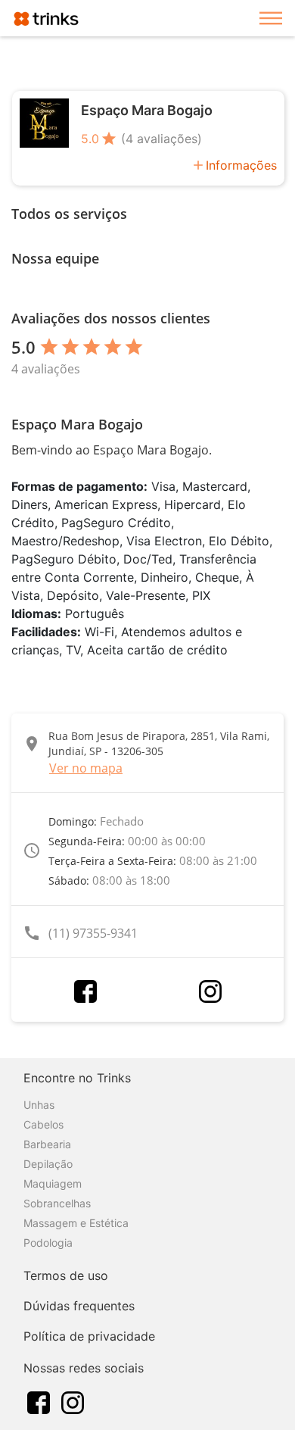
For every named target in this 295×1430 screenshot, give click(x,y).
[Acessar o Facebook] (85, 991)
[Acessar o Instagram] (210, 991)
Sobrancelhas (57, 1203)
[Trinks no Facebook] (38, 1401)
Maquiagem (52, 1183)
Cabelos (43, 1124)
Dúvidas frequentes (79, 1305)
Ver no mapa (86, 768)
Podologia (48, 1242)
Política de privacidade (89, 1336)
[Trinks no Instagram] (72, 1401)
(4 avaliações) (161, 138)
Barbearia (47, 1144)
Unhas (38, 1104)
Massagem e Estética (76, 1222)
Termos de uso (65, 1275)
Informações (241, 165)
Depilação (48, 1163)
